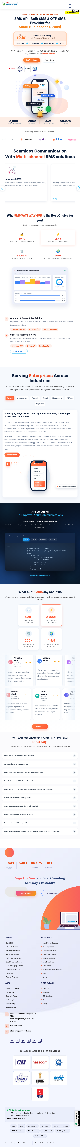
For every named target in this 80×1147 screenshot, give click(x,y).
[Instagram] (34, 1037)
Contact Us (46, 988)
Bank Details (46, 961)
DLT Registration (48, 943)
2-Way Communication (13, 954)
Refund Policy (10, 999)
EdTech (70, 394)
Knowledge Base (48, 958)
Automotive (22, 394)
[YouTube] (29, 1037)
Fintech (35, 394)
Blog (44, 969)
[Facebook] (12, 1037)
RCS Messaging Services (15, 961)
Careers (45, 996)
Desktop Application (49, 954)
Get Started (26, 889)
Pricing (44, 999)
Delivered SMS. (49, 50)
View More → (19, 347)
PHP (26, 535)
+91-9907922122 (17, 1021)
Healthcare (57, 394)
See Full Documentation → (40, 571)
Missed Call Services (13, 965)
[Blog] (40, 1037)
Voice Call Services (12, 950)
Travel (9, 394)
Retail (45, 394)
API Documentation (49, 946)
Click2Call (9, 969)
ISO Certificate (47, 992)
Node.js (43, 535)
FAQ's (44, 973)
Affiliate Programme (49, 950)
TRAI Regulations (12, 996)
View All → (40, 723)
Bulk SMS (9, 939)
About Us (45, 984)
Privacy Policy (11, 988)
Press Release (11, 1003)
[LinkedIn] (23, 1037)
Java (34, 535)
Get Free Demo (31, 56)
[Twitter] (17, 1037)
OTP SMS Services (12, 943)
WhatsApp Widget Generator (52, 965)
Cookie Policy (52, 1139)
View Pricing (49, 56)
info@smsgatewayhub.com (20, 1027)
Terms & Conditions (12, 984)
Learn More (12, 451)
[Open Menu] (70, 5)
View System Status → (16, 1114)
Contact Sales (53, 889)
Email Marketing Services (14, 958)
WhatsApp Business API (14, 946)
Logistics (40, 400)
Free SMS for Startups (50, 939)
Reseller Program (12, 973)
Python (52, 535)
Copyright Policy (11, 992)
